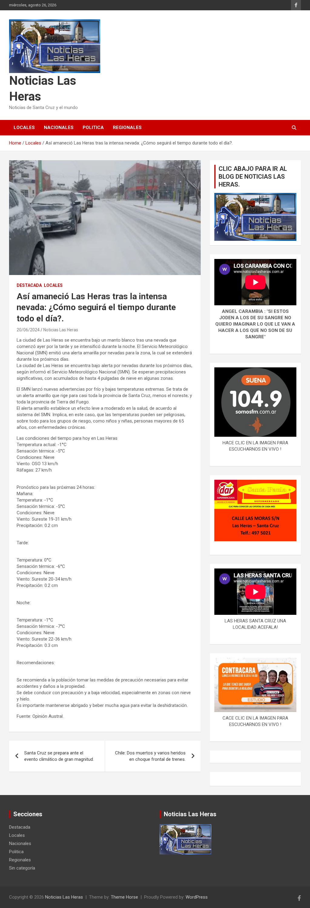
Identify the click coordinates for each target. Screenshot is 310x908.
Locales (24, 127)
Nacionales (59, 127)
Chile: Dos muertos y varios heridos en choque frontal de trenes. (150, 756)
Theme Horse (124, 897)
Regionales (127, 127)
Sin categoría (22, 868)
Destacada (29, 285)
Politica (93, 127)
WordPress (197, 897)
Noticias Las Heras (60, 329)
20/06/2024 (28, 329)
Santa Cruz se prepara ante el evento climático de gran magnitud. (59, 756)
